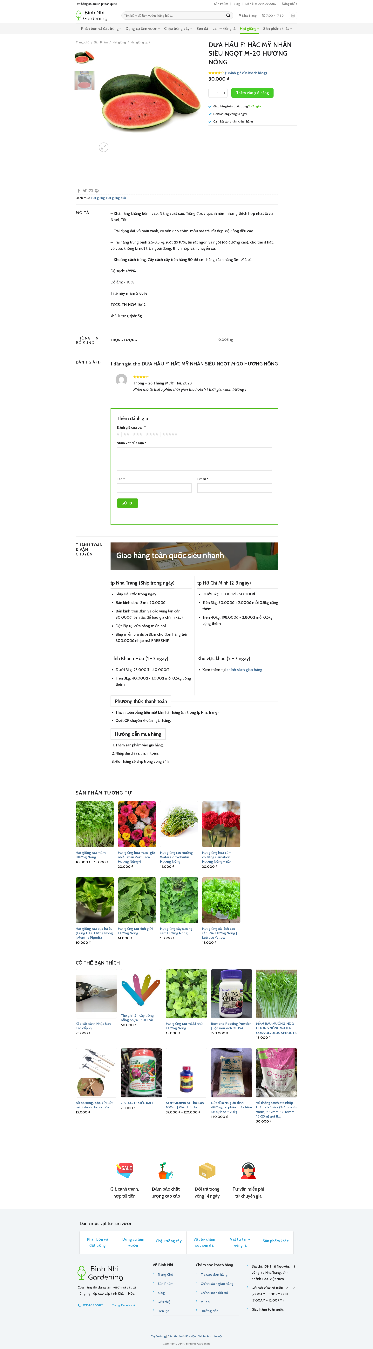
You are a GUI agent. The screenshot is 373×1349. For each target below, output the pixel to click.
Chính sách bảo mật (210, 1336)
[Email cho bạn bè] (90, 191)
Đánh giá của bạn (131, 427)
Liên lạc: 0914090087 (260, 4)
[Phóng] (103, 147)
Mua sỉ (205, 1302)
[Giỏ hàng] (293, 15)
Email (202, 479)
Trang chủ (82, 42)
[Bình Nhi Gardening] (96, 15)
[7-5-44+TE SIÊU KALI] (141, 1072)
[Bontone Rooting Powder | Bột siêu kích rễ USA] (231, 993)
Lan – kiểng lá (223, 28)
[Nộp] (228, 15)
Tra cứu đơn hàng (214, 1274)
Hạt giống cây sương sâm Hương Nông (176, 931)
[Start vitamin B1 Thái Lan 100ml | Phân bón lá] (186, 1072)
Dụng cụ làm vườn (141, 28)
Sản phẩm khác (276, 28)
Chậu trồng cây (177, 28)
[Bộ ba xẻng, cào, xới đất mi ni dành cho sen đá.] (96, 1072)
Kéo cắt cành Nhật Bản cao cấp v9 (93, 1026)
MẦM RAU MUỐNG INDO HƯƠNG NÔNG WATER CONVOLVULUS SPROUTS (276, 1028)
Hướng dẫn (210, 1311)
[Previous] (104, 100)
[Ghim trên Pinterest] (96, 191)
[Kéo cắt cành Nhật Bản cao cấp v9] (96, 993)
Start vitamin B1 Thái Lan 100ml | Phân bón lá (185, 1105)
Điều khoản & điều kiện (181, 1336)
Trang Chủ (165, 1274)
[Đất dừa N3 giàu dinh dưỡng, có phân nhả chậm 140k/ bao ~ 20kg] (231, 1072)
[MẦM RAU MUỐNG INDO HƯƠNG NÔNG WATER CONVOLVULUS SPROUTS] (276, 993)
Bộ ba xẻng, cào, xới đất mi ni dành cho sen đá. (94, 1105)
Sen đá (202, 28)
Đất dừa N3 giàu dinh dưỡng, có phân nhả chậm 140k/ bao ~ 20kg (231, 1107)
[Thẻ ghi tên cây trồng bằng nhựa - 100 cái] (141, 989)
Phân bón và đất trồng (100, 28)
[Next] (195, 100)
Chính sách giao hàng (217, 1284)
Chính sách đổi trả (214, 1293)
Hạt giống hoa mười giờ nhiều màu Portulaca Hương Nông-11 (136, 857)
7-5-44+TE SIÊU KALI (137, 1103)
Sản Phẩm (221, 4)
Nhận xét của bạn (131, 443)
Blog (237, 4)
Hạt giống (248, 28)
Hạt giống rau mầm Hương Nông (91, 855)
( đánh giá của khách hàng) (246, 73)
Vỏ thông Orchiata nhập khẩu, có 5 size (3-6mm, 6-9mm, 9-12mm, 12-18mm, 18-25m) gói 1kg (276, 1109)
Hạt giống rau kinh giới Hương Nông (135, 931)
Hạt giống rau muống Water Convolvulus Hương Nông (176, 857)
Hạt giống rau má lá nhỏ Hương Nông (184, 1026)
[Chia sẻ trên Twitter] (85, 191)
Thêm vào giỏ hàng (252, 92)
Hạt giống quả (140, 42)
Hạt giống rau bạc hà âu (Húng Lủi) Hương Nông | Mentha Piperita (94, 933)
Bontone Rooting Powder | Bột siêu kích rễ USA (231, 1026)
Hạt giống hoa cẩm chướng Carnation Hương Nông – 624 (217, 857)
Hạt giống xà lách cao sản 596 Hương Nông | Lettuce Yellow (219, 933)
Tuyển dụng (158, 1336)
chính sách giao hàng (244, 669)
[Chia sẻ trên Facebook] (79, 191)
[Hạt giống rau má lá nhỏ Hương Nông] (186, 993)
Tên (121, 479)
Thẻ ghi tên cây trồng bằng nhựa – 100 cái (137, 1017)
